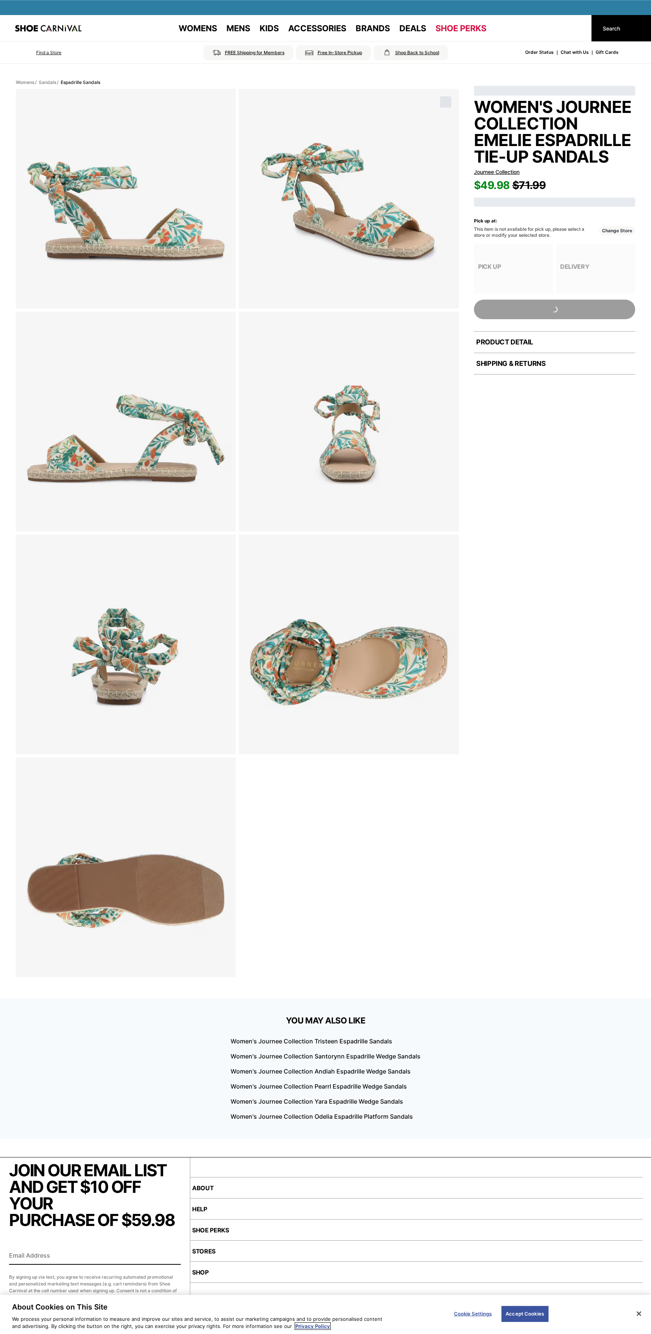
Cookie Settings (473, 1314)
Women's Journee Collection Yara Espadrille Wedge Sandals (317, 1101)
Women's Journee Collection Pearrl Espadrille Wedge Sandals (319, 1086)
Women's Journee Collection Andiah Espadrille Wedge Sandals (321, 1071)
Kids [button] (269, 28)
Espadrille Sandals (80, 82)
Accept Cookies (525, 1314)
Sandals (47, 82)
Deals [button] (412, 28)
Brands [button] (373, 28)
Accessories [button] (317, 28)
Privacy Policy (312, 1326)
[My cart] (578, 28)
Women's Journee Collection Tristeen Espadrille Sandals (311, 1041)
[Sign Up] (173, 1256)
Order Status (539, 52)
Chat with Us (575, 52)
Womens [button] (198, 28)
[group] (513, 269)
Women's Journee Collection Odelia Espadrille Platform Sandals (322, 1116)
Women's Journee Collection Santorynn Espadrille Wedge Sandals (325, 1056)
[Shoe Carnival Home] (48, 28)
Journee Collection (497, 172)
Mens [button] (238, 28)
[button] (38, 52)
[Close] (639, 1313)
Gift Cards (607, 52)
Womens (25, 82)
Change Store (617, 230)
